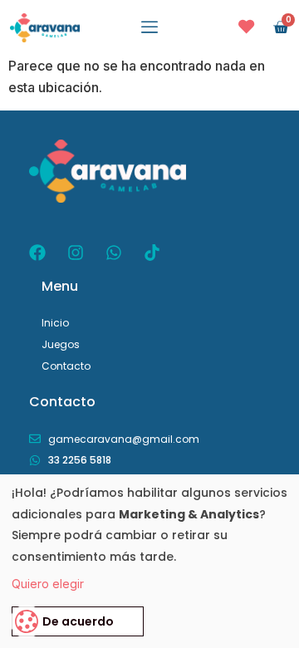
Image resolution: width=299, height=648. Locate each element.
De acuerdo (78, 621)
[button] (149, 27)
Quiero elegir (48, 584)
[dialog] (149, 561)
